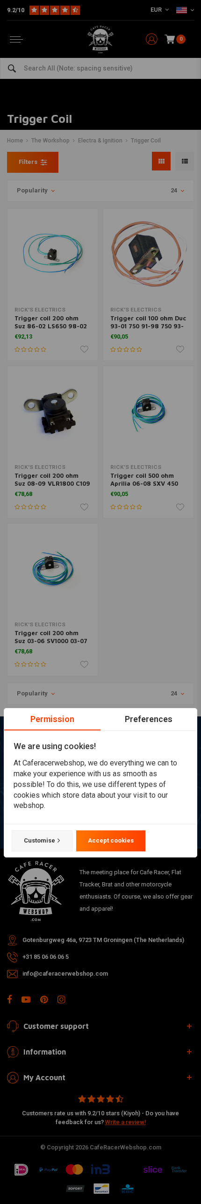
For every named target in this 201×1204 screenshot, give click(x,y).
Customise (39, 840)
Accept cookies (111, 840)
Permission (52, 719)
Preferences (148, 719)
